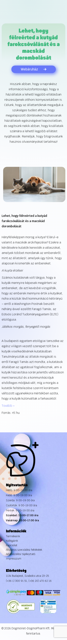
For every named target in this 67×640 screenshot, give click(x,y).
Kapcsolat (11, 545)
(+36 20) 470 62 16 (40, 581)
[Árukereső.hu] (21, 606)
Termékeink (13, 536)
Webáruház (29, 69)
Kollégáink (12, 540)
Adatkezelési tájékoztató (20, 554)
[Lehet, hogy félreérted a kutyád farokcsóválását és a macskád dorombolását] (34, 184)
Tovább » (8, 406)
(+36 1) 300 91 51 (16, 581)
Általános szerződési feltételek (24, 549)
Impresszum (13, 558)
